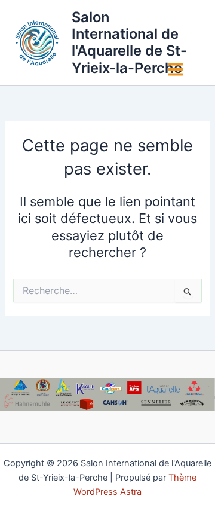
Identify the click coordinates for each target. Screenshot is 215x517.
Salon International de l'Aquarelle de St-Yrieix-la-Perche (129, 42)
